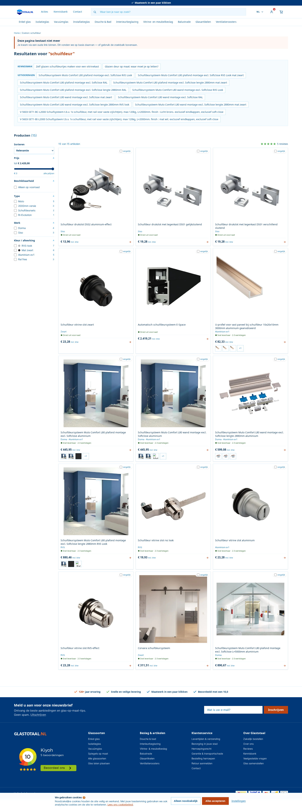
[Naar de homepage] (25, 12)
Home (17, 33)
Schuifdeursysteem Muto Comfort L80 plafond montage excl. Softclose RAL (63, 82)
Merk (34, 223)
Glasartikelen (203, 21)
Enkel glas (25, 21)
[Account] (271, 12)
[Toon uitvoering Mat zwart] (78, 456)
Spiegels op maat (98, 753)
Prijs (34, 158)
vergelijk (127, 151)
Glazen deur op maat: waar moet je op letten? (131, 66)
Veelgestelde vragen (255, 758)
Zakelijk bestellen (253, 738)
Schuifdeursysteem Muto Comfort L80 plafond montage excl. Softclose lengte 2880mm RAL (73, 90)
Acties (44, 11)
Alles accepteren (215, 801)
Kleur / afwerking (34, 240)
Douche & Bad (103, 21)
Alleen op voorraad (29, 187)
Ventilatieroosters (226, 21)
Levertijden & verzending (206, 738)
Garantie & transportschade (207, 753)
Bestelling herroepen (203, 758)
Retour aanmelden (202, 763)
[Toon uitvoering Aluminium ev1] (218, 348)
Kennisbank (60, 11)
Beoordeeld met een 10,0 (153, 2)
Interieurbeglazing (127, 21)
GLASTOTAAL (30, 734)
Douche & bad (148, 738)
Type (34, 196)
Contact (77, 11)
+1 (240, 348)
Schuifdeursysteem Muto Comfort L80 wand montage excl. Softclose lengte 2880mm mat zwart (190, 104)
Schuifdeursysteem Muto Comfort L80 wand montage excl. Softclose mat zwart (66, 97)
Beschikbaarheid (34, 181)
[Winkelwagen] (281, 12)
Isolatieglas (42, 21)
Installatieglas (81, 21)
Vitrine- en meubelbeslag (158, 21)
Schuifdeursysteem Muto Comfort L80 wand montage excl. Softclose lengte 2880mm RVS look (74, 104)
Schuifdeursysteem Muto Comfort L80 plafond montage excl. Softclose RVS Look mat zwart (191, 75)
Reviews (248, 748)
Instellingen (239, 801)
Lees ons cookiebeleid (120, 804)
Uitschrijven (38, 714)
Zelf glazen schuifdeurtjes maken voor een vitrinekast (67, 66)
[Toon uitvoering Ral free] (78, 564)
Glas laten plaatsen (99, 763)
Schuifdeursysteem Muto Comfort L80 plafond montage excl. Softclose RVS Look (85, 75)
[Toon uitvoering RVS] (225, 348)
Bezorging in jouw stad (205, 743)
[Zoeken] (94, 11)
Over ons (248, 743)
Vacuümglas (61, 21)
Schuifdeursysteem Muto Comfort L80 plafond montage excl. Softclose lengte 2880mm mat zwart (170, 82)
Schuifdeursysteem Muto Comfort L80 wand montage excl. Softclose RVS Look (177, 90)
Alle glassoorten (97, 758)
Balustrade (184, 21)
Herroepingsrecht (201, 748)
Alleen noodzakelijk (186, 801)
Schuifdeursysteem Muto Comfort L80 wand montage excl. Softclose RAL (160, 97)
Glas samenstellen (253, 763)
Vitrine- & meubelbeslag (153, 748)
